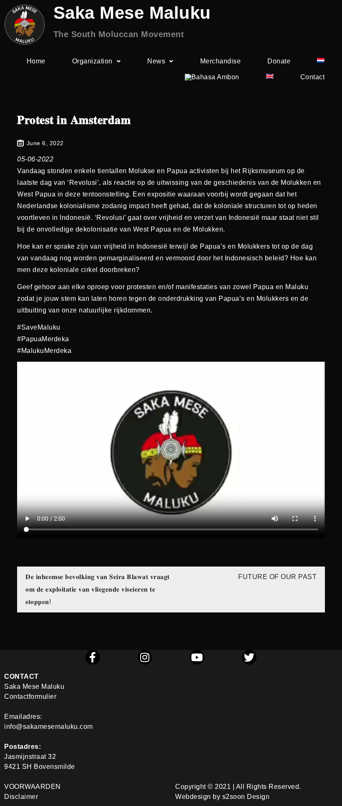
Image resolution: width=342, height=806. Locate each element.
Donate (278, 61)
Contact (312, 77)
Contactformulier (30, 696)
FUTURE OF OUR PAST (277, 576)
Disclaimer (21, 796)
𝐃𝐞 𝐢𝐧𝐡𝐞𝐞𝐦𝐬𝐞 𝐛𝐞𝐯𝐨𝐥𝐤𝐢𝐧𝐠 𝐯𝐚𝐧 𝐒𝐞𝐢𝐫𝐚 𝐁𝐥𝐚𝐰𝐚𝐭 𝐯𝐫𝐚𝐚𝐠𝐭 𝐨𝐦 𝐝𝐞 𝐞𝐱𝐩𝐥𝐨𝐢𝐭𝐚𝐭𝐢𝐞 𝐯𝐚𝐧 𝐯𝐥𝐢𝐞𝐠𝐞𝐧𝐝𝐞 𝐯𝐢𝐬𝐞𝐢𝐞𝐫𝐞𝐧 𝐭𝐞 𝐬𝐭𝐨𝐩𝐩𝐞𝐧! (97, 589)
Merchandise (220, 61)
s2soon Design (246, 796)
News (156, 61)
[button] (96, 61)
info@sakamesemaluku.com (48, 726)
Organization (92, 61)
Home (36, 61)
